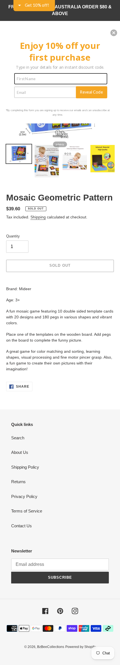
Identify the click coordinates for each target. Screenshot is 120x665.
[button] (114, 32)
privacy (60, 144)
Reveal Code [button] (91, 91)
